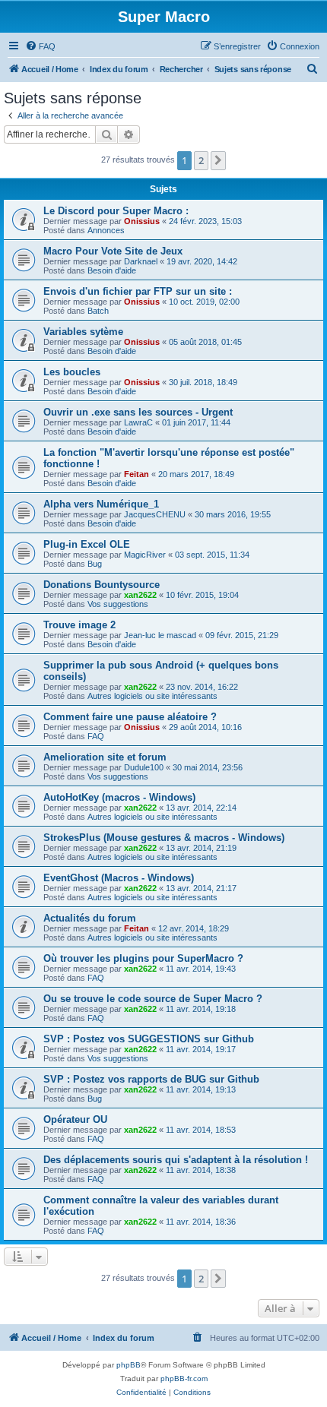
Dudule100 (144, 767)
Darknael (140, 261)
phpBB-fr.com (184, 1378)
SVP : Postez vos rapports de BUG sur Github (151, 1079)
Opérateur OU (75, 1119)
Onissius (142, 221)
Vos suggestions (117, 604)
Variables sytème (83, 331)
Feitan (136, 474)
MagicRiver (145, 554)
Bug (94, 563)
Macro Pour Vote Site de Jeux (113, 251)
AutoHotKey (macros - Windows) (119, 797)
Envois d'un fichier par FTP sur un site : (137, 291)
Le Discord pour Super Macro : (116, 211)
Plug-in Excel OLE (86, 544)
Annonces (106, 230)
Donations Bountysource (101, 584)
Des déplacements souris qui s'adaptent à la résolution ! (175, 1159)
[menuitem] (40, 46)
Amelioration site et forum (105, 757)
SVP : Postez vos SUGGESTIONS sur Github (148, 1039)
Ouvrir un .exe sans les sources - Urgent (138, 412)
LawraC (138, 422)
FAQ (95, 736)
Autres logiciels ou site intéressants (152, 695)
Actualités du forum (89, 918)
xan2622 (140, 594)
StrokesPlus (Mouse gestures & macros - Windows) (163, 837)
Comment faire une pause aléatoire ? (130, 716)
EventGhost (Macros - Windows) (118, 878)
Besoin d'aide (111, 270)
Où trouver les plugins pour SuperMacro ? (143, 958)
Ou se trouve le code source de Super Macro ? (152, 998)
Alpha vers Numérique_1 (101, 504)
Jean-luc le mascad (160, 635)
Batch (98, 310)
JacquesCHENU (155, 514)
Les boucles (71, 372)
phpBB (128, 1365)
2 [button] (201, 160)
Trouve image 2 (79, 625)
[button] (218, 160)
